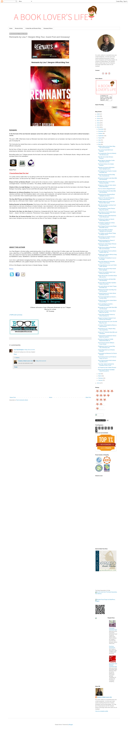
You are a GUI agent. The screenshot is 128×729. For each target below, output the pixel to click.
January (100, 380)
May (99, 144)
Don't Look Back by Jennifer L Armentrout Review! (105, 304)
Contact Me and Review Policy (33, 28)
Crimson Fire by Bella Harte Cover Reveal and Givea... (106, 273)
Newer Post (13, 397)
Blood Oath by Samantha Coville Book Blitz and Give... (106, 161)
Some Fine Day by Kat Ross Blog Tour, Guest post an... (106, 175)
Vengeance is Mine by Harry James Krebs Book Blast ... (107, 186)
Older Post (88, 397)
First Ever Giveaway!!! (112, 647)
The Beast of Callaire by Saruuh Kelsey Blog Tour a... (106, 220)
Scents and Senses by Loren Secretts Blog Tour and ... (107, 322)
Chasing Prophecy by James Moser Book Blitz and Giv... (107, 294)
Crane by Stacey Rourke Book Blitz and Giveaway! (107, 191)
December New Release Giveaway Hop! (113, 665)
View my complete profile (101, 711)
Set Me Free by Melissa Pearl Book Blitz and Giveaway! (107, 248)
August (100, 138)
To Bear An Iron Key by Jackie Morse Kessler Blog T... (107, 301)
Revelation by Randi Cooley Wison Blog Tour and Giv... (107, 311)
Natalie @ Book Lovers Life (25, 361)
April (99, 373)
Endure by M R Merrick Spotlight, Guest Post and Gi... (106, 370)
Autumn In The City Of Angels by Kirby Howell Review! (106, 198)
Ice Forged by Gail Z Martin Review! (107, 367)
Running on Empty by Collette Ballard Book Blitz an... (105, 340)
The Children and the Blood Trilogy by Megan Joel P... (107, 234)
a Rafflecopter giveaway (15, 314)
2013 (98, 383)
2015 (98, 125)
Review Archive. (19, 28)
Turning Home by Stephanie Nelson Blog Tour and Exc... (107, 336)
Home (10, 28)
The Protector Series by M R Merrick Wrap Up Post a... (107, 357)
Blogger (71, 724)
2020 (98, 114)
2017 (98, 120)
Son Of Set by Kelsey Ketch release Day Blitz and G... (107, 361)
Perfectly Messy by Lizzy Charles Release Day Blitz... (106, 182)
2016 (98, 123)
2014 (98, 127)
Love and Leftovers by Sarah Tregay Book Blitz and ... (107, 287)
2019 (98, 116)
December (101, 129)
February (100, 378)
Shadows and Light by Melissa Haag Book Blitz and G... (107, 255)
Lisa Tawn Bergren (19, 349)
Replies (17, 357)
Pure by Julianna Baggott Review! (106, 188)
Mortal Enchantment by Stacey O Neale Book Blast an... (106, 241)
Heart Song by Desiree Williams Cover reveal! (106, 343)
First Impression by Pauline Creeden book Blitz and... (107, 171)
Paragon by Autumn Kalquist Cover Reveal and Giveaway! (107, 318)
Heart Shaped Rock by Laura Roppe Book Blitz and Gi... (107, 227)
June (99, 142)
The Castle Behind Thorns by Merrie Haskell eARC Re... (107, 251)
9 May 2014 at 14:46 (29, 349)
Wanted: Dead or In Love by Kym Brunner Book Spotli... (106, 202)
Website (11, 269)
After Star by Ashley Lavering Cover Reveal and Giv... (107, 205)
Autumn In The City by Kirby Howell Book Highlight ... (107, 269)
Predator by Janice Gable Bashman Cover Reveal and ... (107, 216)
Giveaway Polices (48, 28)
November (101, 131)
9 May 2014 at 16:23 (41, 361)
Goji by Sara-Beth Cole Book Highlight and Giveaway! (105, 230)
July (99, 140)
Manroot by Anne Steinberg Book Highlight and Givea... (106, 195)
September (101, 135)
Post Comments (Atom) (22, 400)
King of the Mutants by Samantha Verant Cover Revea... (106, 262)
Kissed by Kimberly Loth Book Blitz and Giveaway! (107, 280)
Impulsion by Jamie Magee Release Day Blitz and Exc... (107, 244)
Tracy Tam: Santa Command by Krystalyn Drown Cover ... (106, 364)
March (100, 376)
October (100, 133)
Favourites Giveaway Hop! (113, 629)
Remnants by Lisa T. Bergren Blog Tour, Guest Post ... (106, 329)
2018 (98, 118)
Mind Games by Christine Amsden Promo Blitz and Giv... (106, 237)
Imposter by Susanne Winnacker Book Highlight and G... (106, 168)
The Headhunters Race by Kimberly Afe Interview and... (107, 154)
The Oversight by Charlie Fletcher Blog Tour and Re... (106, 209)
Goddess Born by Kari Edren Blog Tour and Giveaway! (106, 147)
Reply (15, 354)
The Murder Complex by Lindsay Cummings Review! (106, 223)
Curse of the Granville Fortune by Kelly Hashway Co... (106, 315)
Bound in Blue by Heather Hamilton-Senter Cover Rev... (107, 283)
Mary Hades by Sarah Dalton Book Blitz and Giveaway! (107, 212)
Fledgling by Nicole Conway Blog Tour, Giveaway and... (106, 347)
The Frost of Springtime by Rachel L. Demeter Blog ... (107, 297)
